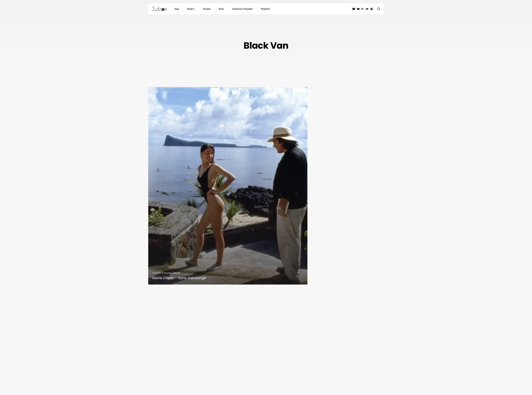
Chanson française (162, 273)
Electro (176, 273)
